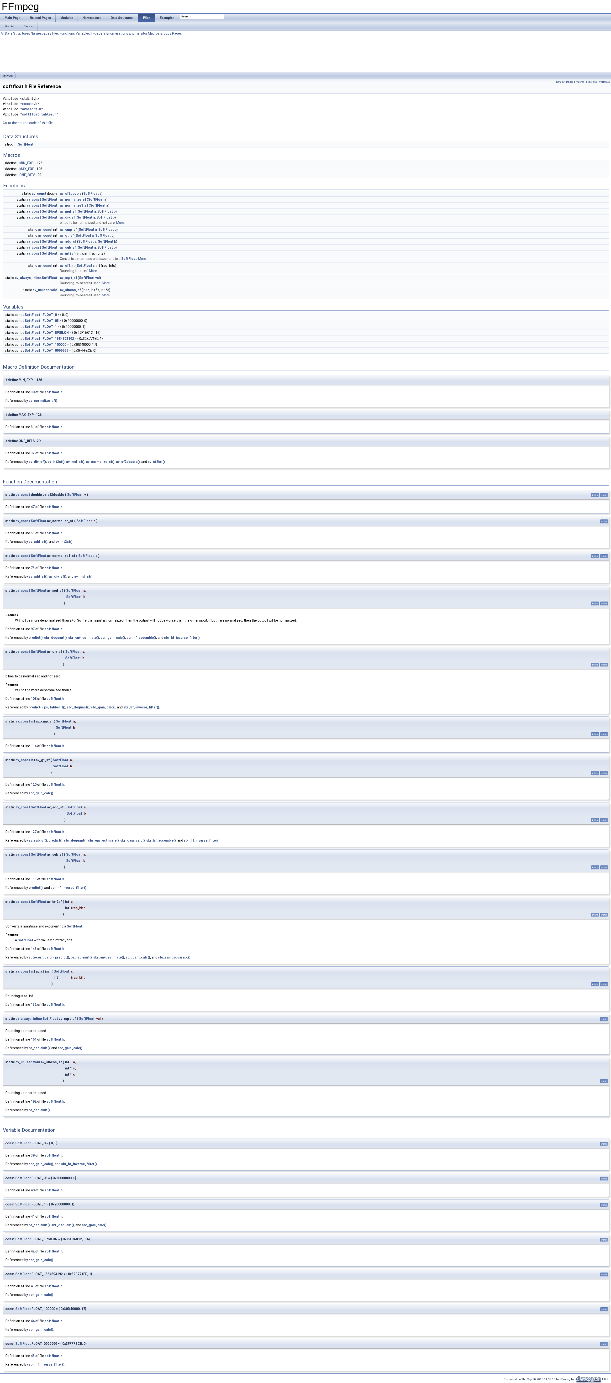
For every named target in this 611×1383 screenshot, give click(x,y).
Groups (165, 33)
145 (34, 949)
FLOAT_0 (50, 315)
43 (33, 1286)
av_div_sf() (37, 462)
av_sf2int (67, 265)
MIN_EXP (26, 163)
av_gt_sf (67, 235)
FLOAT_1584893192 (58, 339)
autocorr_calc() (41, 957)
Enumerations (117, 33)
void (53, 290)
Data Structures (17, 33)
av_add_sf (68, 241)
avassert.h (31, 109)
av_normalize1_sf (74, 205)
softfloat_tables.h (39, 114)
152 (34, 1004)
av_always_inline (28, 278)
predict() (36, 637)
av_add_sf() (38, 542)
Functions (67, 33)
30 (33, 392)
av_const (39, 193)
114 (34, 746)
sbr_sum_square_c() (174, 957)
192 (34, 1101)
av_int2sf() (56, 462)
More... (121, 223)
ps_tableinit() (54, 707)
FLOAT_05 (51, 321)
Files (55, 33)
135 (34, 879)
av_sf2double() (128, 462)
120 (34, 784)
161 (34, 1039)
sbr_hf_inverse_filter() (182, 637)
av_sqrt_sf (68, 278)
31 (33, 427)
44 (33, 1321)
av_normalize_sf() (43, 401)
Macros (154, 33)
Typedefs (98, 33)
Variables (83, 33)
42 (33, 1251)
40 (33, 1190)
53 (33, 533)
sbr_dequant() (55, 637)
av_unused (41, 290)
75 (33, 568)
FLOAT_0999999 (55, 350)
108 (34, 699)
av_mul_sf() (75, 462)
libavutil (8, 75)
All (2, 33)
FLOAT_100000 (54, 344)
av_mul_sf (68, 211)
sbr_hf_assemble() (141, 637)
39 (33, 1155)
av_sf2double (70, 193)
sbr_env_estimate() (83, 637)
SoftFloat (25, 144)
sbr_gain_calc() (112, 637)
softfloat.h (53, 392)
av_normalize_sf (73, 199)
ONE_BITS (27, 175)
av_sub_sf (68, 247)
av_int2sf (67, 253)
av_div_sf (67, 217)
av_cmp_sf (68, 229)
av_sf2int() (156, 462)
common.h (29, 104)
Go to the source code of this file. (28, 123)
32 (33, 453)
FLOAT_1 (50, 327)
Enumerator (138, 33)
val (97, 278)
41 (33, 1216)
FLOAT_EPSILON (56, 333)
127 (34, 832)
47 (33, 507)
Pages (177, 33)
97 (33, 629)
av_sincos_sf (70, 290)
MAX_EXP (26, 169)
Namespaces (41, 33)
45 (33, 1356)
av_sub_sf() (38, 840)
